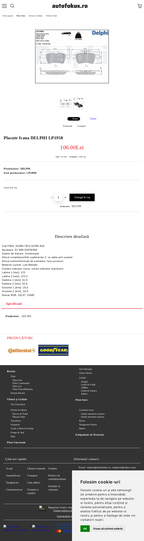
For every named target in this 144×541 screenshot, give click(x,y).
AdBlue (84, 387)
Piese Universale (16, 442)
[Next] (66, 351)
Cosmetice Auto (86, 410)
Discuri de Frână (20, 414)
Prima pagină (7, 16)
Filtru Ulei (17, 380)
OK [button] (85, 528)
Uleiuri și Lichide (17, 399)
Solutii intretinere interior (92, 417)
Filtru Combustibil (21, 383)
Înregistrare (12, 482)
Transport (32, 475)
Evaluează (67, 126)
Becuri (82, 421)
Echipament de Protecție (90, 434)
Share (75, 119)
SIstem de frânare (35, 16)
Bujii (13, 436)
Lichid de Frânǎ (88, 384)
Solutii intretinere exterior (93, 414)
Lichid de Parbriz (89, 391)
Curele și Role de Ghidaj (22, 428)
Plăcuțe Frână (51, 16)
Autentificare (13, 475)
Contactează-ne (14, 489)
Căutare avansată (36, 468)
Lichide (82, 378)
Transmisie (16, 421)
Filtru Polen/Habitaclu (22, 389)
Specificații (14, 303)
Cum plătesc (33, 482)
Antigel (84, 381)
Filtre (13, 376)
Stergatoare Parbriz (88, 424)
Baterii (82, 428)
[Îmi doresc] (135, 186)
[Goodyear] (53, 351)
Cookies (52, 468)
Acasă (9, 468)
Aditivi (84, 394)
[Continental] (22, 351)
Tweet (93, 118)
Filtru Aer (16, 386)
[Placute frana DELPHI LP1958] (72, 92)
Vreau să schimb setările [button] (108, 528)
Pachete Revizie (18, 393)
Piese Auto (21, 16)
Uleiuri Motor (85, 373)
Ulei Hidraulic (85, 369)
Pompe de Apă (17, 432)
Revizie (11, 371)
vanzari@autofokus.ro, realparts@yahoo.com (111, 467)
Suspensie (15, 424)
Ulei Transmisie (18, 404)
